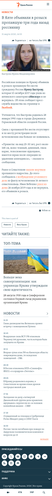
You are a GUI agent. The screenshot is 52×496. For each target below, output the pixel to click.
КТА (20, 492)
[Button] (19, 40)
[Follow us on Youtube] (18, 456)
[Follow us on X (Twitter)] (11, 456)
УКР (32, 492)
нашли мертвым (35, 170)
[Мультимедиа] (8, 492)
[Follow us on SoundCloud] (44, 456)
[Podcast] (11, 463)
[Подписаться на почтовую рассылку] (18, 463)
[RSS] (4, 463)
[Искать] (44, 492)
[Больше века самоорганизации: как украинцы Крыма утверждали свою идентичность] (26, 261)
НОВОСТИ (11, 314)
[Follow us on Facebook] (4, 456)
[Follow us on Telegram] (38, 456)
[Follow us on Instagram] (24, 456)
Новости (7, 12)
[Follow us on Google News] (31, 456)
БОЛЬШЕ (44, 440)
